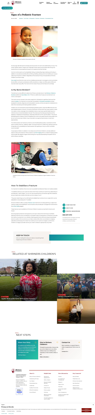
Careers (60, 376)
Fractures (37, 18)
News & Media (76, 376)
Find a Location (47, 390)
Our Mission (32, 381)
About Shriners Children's (35, 376)
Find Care (46, 392)
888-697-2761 (67, 215)
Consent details (4, 413)
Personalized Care (49, 18)
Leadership (32, 385)
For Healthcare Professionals (61, 379)
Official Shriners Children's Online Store (78, 388)
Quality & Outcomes (34, 387)
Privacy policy (11, 413)
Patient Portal (47, 387)
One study (13, 80)
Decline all (86, 411)
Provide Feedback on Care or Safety (48, 398)
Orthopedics (32, 18)
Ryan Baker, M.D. (26, 94)
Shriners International (77, 381)
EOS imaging (38, 132)
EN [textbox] (78, 3)
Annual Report (33, 392)
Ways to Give (61, 384)
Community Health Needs (62, 389)
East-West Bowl (76, 383)
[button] (74, 3)
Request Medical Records (47, 383)
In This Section (6, 8)
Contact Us (46, 385)
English (2, 404)
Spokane (21, 18)
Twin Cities (26, 18)
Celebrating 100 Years (34, 378)
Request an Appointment (47, 377)
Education (42, 18)
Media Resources (76, 378)
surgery (17, 101)
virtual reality (16, 206)
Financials (60, 386)
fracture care (32, 202)
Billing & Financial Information (47, 395)
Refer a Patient (47, 379)
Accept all (86, 409)
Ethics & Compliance (34, 390)
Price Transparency (62, 392)
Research (60, 382)
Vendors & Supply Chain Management (63, 395)
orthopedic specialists (44, 101)
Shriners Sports (76, 385)
